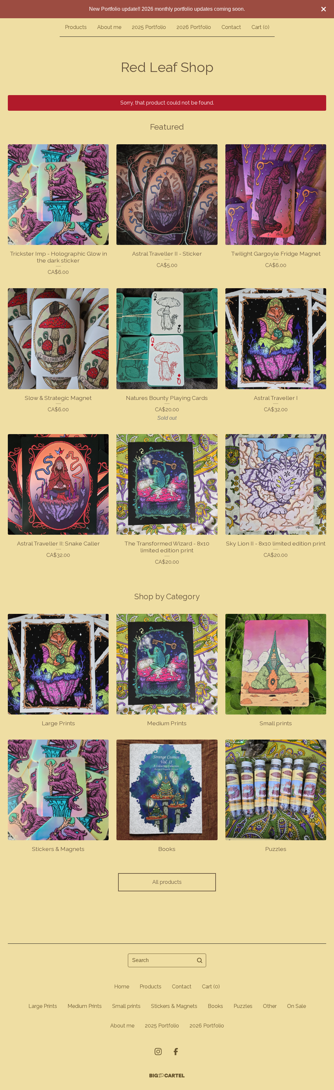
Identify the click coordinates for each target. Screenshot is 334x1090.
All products (167, 882)
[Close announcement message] (323, 9)
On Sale (296, 1006)
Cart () (260, 27)
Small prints (126, 1006)
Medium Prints (85, 1006)
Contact (231, 27)
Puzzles (243, 1006)
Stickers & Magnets (174, 1006)
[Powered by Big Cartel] (167, 1075)
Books (215, 1006)
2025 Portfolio (149, 27)
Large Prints (42, 1006)
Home (121, 987)
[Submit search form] (200, 960)
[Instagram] (158, 1051)
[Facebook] (176, 1051)
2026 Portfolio (193, 27)
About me (109, 27)
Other (270, 1006)
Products (76, 27)
